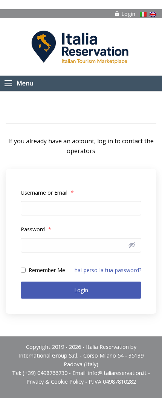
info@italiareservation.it (117, 372)
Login (127, 13)
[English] (153, 14)
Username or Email (47, 192)
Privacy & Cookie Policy (55, 381)
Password (36, 229)
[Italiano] (143, 14)
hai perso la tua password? (108, 270)
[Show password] (132, 245)
